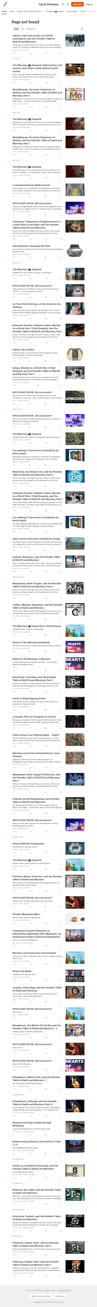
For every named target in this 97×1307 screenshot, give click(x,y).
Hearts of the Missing (21, 1064)
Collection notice (64, 1290)
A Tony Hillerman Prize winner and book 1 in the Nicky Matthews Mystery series (35, 663)
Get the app (60, 1296)
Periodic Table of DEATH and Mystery (28, 1031)
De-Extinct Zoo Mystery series (25, 847)
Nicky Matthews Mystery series (25, 1148)
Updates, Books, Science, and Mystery (28, 629)
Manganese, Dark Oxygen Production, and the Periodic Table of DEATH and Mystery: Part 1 (36, 777)
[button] (4, 11)
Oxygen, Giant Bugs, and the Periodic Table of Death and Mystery (37, 989)
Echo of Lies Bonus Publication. (25, 940)
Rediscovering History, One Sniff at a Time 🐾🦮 (37, 1143)
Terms (54, 1290)
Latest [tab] (16, 29)
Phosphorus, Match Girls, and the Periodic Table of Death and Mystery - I (36, 1079)
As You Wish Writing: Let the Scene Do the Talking (37, 305)
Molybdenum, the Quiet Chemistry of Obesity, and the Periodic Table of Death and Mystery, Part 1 (37, 140)
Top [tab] (22, 29)
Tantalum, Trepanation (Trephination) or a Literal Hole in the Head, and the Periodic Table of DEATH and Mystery (36, 224)
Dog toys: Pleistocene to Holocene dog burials (31, 1129)
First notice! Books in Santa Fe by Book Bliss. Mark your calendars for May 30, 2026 (35, 702)
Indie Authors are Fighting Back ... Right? (36, 734)
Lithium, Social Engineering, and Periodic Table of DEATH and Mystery (36, 800)
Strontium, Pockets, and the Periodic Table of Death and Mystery (36, 1218)
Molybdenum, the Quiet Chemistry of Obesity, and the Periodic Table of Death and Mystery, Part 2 (37, 92)
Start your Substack (42, 1296)
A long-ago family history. (23, 1172)
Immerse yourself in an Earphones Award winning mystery (37, 645)
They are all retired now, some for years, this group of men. (37, 1249)
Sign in (90, 4)
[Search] (62, 4)
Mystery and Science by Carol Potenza (34, 952)
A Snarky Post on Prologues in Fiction (34, 716)
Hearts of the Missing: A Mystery (31, 658)
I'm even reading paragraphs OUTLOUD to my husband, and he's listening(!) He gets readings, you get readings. (37, 524)
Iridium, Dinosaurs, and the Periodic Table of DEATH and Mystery (36, 558)
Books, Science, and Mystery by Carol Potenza (31, 863)
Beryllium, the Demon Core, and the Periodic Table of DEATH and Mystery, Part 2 (37, 473)
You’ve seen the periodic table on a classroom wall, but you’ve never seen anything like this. (35, 995)
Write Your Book (22, 971)
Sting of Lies (17, 1047)
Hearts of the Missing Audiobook (31, 642)
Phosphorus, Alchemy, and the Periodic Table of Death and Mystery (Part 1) (35, 1103)
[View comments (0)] (30, 53)
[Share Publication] (68, 4)
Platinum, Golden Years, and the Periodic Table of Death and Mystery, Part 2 (36, 1244)
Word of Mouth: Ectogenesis (28, 843)
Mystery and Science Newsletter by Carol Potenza (36, 755)
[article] (48, 44)
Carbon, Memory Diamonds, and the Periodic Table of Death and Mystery (38, 606)
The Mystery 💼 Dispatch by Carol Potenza (37, 625)
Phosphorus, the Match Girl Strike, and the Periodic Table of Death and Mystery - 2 (37, 1027)
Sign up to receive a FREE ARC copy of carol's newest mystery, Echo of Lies (38, 957)
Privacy (47, 1290)
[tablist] (25, 28)
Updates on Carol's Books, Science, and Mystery (32, 272)
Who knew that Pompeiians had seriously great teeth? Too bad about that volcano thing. (36, 883)
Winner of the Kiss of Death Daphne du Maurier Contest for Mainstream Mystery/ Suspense (37, 420)
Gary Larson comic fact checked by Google (36, 538)
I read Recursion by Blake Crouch (31, 185)
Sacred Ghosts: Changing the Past (31, 245)
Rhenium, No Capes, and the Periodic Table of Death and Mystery (37, 1191)
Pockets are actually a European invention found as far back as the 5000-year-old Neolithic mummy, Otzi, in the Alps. (37, 1223)
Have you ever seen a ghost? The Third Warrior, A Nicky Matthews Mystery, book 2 (35, 824)
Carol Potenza (23, 50)
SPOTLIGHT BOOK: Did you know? (32, 203)
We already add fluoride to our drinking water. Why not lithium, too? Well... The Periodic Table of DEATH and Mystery (37, 806)
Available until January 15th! (24, 974)
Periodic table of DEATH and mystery (27, 1083)
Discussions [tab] (30, 29)
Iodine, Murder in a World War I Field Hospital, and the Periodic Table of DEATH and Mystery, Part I (36, 370)
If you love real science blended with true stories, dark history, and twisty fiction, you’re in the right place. (35, 75)
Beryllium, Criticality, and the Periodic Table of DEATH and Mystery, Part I (34, 679)
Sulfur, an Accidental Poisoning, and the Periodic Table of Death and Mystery (35, 1167)
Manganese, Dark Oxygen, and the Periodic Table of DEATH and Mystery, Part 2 (37, 585)
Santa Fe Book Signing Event (29, 698)
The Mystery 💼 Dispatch (27, 118)
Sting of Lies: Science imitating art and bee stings (32, 901)
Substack (36, 1302)
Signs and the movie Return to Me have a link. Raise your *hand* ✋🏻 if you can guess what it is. (36, 290)
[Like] (14, 196)
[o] (75, 1106)
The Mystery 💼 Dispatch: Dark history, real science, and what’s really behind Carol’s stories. (37, 68)
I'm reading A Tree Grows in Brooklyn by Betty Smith (36, 452)
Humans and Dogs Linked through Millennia (32, 1124)
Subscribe (77, 4)
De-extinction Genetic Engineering (26, 917)
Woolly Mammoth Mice (26, 914)
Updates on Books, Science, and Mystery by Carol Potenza (36, 437)
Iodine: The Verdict (23, 349)
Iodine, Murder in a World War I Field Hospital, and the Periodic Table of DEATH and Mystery (35, 354)
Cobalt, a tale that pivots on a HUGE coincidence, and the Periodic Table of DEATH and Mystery (34, 38)
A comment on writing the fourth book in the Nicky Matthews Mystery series (38, 250)
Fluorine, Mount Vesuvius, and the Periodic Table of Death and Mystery (37, 878)
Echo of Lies (17, 1012)
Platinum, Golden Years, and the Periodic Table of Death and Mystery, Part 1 (36, 1263)
